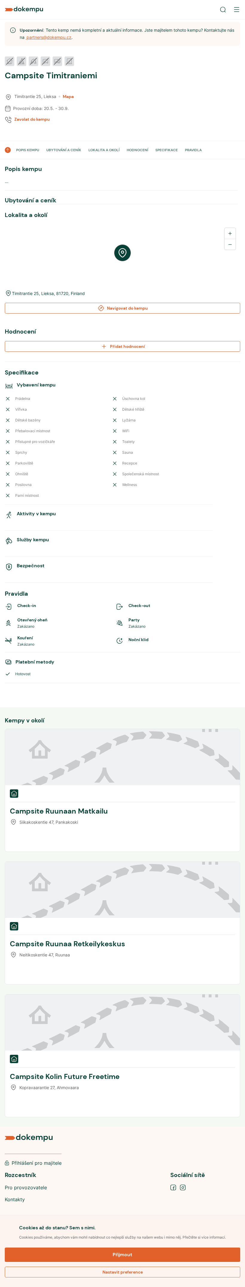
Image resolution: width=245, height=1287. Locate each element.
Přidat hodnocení (127, 346)
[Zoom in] (230, 233)
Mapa (68, 96)
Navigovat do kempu (127, 308)
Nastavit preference (122, 1272)
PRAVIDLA (193, 150)
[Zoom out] (230, 244)
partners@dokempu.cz (48, 37)
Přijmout (122, 1254)
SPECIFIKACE (166, 150)
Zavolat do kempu (32, 119)
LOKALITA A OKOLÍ (104, 150)
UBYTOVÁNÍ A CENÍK (63, 150)
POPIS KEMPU (27, 150)
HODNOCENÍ (137, 150)
